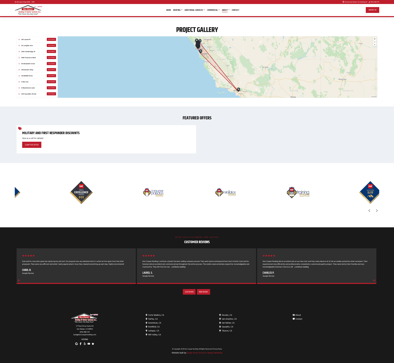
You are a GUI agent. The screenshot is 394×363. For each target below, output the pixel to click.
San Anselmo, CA (229, 319)
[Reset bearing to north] (374, 44)
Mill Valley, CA (154, 334)
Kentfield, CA (154, 326)
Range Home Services (196, 352)
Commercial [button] (212, 10)
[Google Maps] (76, 343)
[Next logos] (377, 210)
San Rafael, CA (228, 322)
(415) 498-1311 (375, 2)
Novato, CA (227, 315)
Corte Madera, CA (156, 315)
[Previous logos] (369, 210)
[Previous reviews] (19, 280)
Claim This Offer (32, 144)
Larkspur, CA (153, 330)
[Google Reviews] (93, 343)
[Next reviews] (374, 280)
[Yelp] (84, 343)
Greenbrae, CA (154, 322)
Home (168, 10)
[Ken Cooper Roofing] (28, 10)
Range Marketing (215, 352)
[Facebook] (80, 343)
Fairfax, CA (153, 319)
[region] (217, 67)
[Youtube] (89, 343)
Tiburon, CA (227, 330)
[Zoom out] (374, 41)
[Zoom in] (374, 38)
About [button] (225, 10)
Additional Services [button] (194, 10)
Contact (235, 10)
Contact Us (372, 10)
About (298, 315)
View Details (51, 39)
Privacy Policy (217, 349)
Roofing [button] (177, 10)
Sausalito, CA (227, 326)
